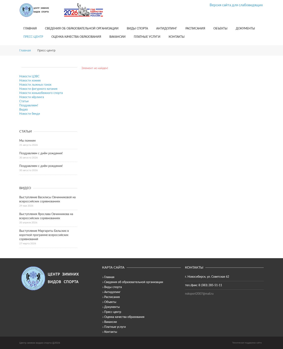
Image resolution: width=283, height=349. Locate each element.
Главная (30, 28)
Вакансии (117, 36)
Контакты (177, 36)
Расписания (195, 28)
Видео (23, 109)
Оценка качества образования (76, 36)
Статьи (24, 101)
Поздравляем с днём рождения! (41, 153)
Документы (245, 28)
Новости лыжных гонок (35, 84)
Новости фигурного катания (38, 89)
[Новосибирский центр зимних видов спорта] (40, 10)
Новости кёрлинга (31, 97)
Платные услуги (147, 36)
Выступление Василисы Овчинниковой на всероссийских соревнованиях (47, 199)
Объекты (220, 28)
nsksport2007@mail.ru (199, 293)
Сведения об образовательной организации (82, 28)
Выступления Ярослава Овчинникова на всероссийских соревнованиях (46, 216)
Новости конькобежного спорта (41, 93)
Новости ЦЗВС (29, 76)
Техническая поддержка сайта (247, 343)
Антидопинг (166, 28)
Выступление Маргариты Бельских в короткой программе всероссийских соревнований (44, 235)
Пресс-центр (33, 36)
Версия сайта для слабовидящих (236, 5)
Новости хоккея (30, 80)
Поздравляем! (28, 105)
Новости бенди (29, 113)
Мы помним (27, 140)
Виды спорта (137, 28)
